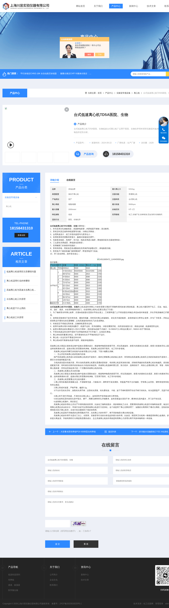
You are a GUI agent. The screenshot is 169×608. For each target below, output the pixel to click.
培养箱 (11, 580)
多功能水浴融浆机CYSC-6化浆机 (153, 432)
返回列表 (112, 432)
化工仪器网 (148, 604)
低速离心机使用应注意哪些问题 (21, 271)
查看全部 (21, 235)
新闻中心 (133, 6)
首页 (100, 93)
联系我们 (54, 585)
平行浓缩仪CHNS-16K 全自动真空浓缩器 (38, 73)
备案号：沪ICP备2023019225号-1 (67, 604)
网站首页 (80, 6)
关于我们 (98, 6)
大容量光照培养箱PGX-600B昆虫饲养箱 (78, 432)
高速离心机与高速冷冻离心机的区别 (22, 290)
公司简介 (54, 575)
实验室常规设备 (123, 93)
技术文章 (151, 6)
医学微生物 (13, 590)
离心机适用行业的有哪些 (18, 281)
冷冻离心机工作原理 (16, 299)
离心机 (137, 93)
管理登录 (159, 604)
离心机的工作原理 (15, 317)
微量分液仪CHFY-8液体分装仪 (73, 73)
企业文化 (54, 580)
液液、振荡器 (14, 585)
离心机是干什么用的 (16, 308)
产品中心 (115, 6)
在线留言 (70, 180)
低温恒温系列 (14, 575)
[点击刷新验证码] (78, 523)
